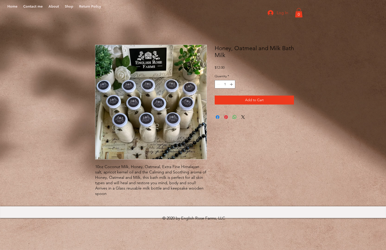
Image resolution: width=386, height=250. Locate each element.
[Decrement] (218, 84)
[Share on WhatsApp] (234, 117)
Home (100, 28)
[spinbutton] (225, 84)
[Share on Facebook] (217, 117)
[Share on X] (243, 117)
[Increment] (232, 84)
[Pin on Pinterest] (226, 117)
